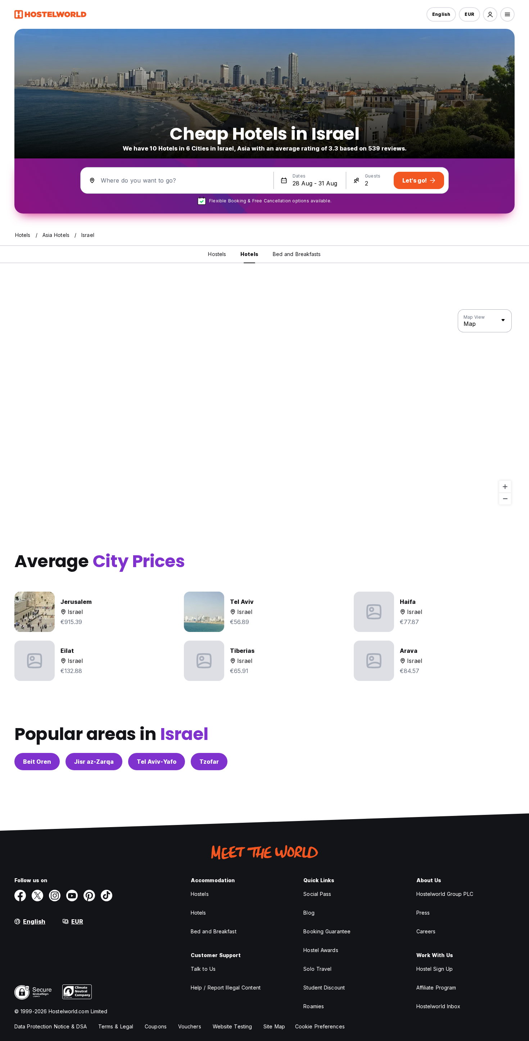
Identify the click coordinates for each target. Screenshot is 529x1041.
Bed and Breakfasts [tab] (297, 254)
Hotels (198, 913)
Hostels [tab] (217, 254)
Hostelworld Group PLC (444, 894)
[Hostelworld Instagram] (54, 895)
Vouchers (189, 1026)
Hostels (200, 894)
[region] (264, 407)
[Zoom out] (505, 498)
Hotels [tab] (249, 254)
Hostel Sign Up (434, 969)
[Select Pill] (490, 14)
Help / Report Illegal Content (226, 987)
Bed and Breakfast (213, 931)
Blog (308, 913)
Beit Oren (37, 761)
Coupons (156, 1026)
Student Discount (324, 987)
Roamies (313, 1006)
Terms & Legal (115, 1026)
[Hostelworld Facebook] (20, 895)
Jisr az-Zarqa (94, 761)
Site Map (274, 1026)
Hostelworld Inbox (438, 1006)
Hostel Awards (320, 950)
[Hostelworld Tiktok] (106, 895)
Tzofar (209, 761)
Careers (426, 931)
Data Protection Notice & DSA (50, 1026)
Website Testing (232, 1026)
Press (423, 913)
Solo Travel (317, 969)
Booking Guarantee (327, 931)
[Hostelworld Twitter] (37, 895)
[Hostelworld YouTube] (72, 895)
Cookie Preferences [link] (320, 1026)
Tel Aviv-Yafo (156, 761)
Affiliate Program (436, 987)
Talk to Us (203, 969)
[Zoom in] (505, 487)
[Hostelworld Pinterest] (89, 895)
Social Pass (317, 894)
